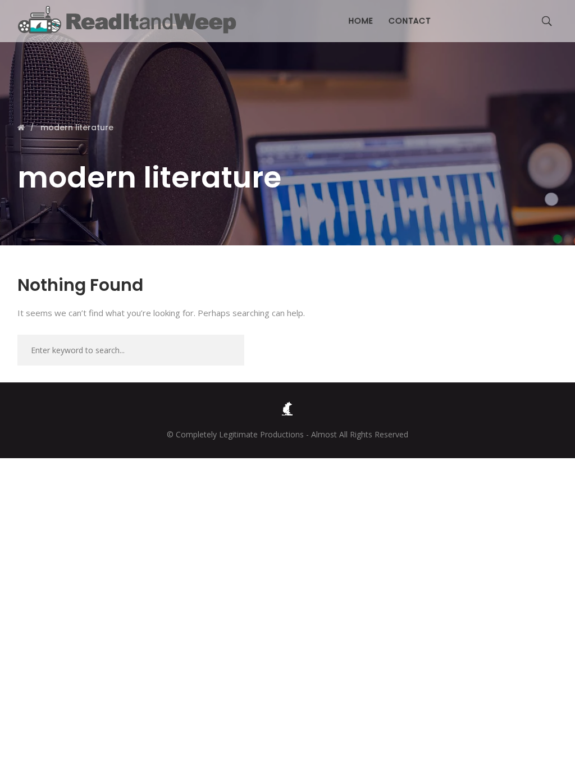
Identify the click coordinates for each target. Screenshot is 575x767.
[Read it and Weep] (129, 19)
